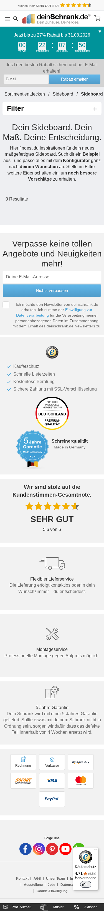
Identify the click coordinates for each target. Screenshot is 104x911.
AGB (37, 879)
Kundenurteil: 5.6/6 (38, 5)
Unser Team (55, 879)
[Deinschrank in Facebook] (25, 849)
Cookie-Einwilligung (52, 891)
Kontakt (22, 879)
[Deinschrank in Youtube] (65, 849)
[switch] (85, 884)
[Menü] (95, 850)
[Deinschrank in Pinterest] (52, 849)
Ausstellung (33, 885)
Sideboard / (67, 94)
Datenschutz (70, 885)
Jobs (51, 885)
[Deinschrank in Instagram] (39, 849)
